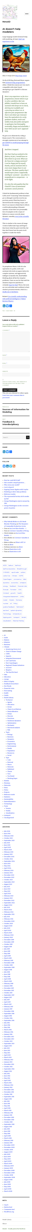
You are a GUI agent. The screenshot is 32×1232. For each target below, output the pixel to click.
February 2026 (8, 836)
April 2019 (7, 956)
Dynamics (10, 739)
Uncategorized (9, 817)
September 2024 (9, 861)
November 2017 (9, 990)
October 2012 (8, 1066)
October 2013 (8, 1041)
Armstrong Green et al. (13, 649)
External (10, 762)
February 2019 (8, 960)
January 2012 (8, 1087)
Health (9, 748)
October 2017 (8, 993)
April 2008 (7, 1189)
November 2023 (9, 877)
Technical (9, 700)
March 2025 (8, 849)
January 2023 (8, 898)
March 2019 (8, 958)
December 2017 (9, 988)
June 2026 (7, 833)
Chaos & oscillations (14, 709)
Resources (10, 753)
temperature (17, 614)
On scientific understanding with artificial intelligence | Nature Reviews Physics (14, 299)
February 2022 (8, 912)
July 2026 (7, 831)
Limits (22, 596)
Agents (9, 702)
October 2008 (8, 1175)
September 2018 (9, 967)
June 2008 (7, 1184)
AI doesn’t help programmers (15, 82)
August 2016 (8, 1016)
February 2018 (8, 983)
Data (5, 674)
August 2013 (8, 1046)
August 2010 (8, 1126)
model (5, 600)
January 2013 (8, 1062)
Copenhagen (7, 579)
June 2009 (7, 1156)
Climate (14, 576)
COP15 (21, 576)
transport (16, 617)
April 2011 (7, 1108)
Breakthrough (22, 569)
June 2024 (7, 863)
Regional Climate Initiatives (15, 665)
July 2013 (7, 1048)
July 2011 (7, 1101)
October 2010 (8, 1122)
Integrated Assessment (10, 596)
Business (7, 644)
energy (5, 586)
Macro (9, 764)
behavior (7, 642)
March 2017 (8, 1004)
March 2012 (8, 1083)
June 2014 (7, 1025)
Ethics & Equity (9, 681)
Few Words (7, 686)
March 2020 (8, 933)
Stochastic (10, 725)
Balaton (6, 640)
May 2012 (7, 1078)
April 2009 (7, 1161)
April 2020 (7, 930)
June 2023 (7, 889)
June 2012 (7, 1076)
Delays (9, 714)
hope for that (13, 285)
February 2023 (8, 896)
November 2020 (9, 921)
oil (11, 603)
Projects (7, 792)
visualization (7, 621)
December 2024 (9, 856)
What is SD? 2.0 (20, 542)
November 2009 (9, 1147)
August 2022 (8, 905)
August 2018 (8, 969)
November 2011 (9, 1092)
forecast (5, 589)
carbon (23, 572)
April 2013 (7, 1055)
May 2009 (7, 1159)
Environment (11, 746)
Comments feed (9, 1209)
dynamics (6, 583)
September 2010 (9, 1124)
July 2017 (7, 999)
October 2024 (8, 859)
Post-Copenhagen (11, 663)
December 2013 (9, 1036)
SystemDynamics (10, 801)
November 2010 (9, 1119)
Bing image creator (21, 75)
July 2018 (7, 972)
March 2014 (8, 1029)
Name (4, 355)
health (19, 593)
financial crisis (22, 586)
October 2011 (8, 1094)
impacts (8, 656)
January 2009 (8, 1168)
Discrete (10, 716)
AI (14, 310)
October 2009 (8, 1149)
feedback (13, 586)
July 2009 (7, 1154)
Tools (6, 806)
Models (11, 600)
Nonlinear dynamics (14, 720)
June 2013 (7, 1050)
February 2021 (8, 919)
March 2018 (8, 981)
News (6, 787)
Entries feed (8, 1207)
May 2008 (7, 1186)
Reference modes (10, 494)
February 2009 (9, 1166)
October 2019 (8, 944)
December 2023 (9, 875)
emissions (23, 583)
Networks (7, 785)
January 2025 (8, 854)
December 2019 (9, 939)
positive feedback (9, 607)
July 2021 (7, 916)
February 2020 (9, 935)
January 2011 (8, 1115)
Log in (6, 1205)
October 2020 (8, 923)
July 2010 (7, 1129)
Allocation (10, 704)
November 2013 (9, 1039)
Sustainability (8, 799)
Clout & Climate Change (13, 651)
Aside (6, 637)
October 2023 (8, 879)
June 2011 (7, 1103)
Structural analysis (13, 727)
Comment (6, 330)
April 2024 (7, 868)
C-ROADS (6, 572)
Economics (11, 741)
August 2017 (8, 997)
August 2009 (8, 1152)
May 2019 (7, 953)
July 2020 (7, 928)
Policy (15, 603)
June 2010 (7, 1131)
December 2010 (9, 1117)
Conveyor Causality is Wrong (19, 531)
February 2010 (8, 1140)
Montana (19, 600)
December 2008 (9, 1170)
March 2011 (7, 1110)
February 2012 (8, 1085)
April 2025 (7, 847)
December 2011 (9, 1089)
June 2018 (7, 974)
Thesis (9, 771)
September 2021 (9, 914)
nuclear (5, 603)
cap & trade (15, 572)
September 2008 (9, 1177)
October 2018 (8, 965)
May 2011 (7, 1106)
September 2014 (9, 1020)
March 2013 (8, 1057)
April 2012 (7, 1080)
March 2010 (8, 1138)
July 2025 (7, 843)
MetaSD (6, 22)
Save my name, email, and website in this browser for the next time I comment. (14, 383)
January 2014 (8, 1034)
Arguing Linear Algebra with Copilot (16, 489)
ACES (5, 565)
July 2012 (7, 1073)
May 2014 (7, 1027)
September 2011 (9, 1096)
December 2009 (9, 1145)
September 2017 (9, 995)
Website (5, 371)
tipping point (7, 617)
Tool (8, 774)
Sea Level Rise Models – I (18, 528)
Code (9, 760)
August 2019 (8, 946)
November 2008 (9, 1173)
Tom (3, 310)
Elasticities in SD (15, 549)
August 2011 (8, 1099)
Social (9, 755)
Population (11, 750)
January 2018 (8, 986)
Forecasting (8, 690)
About (11, 544)
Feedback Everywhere (11, 684)
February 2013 (8, 1059)
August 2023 (8, 884)
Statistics (7, 797)
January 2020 (8, 937)
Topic (8, 732)
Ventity (8, 810)
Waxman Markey (18, 621)
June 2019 (7, 951)
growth (13, 593)
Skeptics (8, 670)
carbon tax (6, 576)
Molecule (10, 767)
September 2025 (9, 840)
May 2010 (7, 1133)
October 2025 (8, 838)
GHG (20, 589)
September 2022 (9, 903)
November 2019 (9, 942)
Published (10, 769)
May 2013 (7, 1053)
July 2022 (7, 907)
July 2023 (7, 886)
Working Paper (12, 778)
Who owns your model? (12, 485)
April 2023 (7, 893)
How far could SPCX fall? (12, 480)
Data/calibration (12, 711)
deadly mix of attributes (10, 292)
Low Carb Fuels (11, 660)
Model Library (8, 697)
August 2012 (8, 1071)
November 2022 (9, 900)
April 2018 (7, 979)
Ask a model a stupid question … (14, 482)
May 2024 (7, 866)
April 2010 (7, 1136)
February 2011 (8, 1113)
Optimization (11, 723)
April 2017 (7, 1002)
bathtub (18, 565)
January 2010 (8, 1143)
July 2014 (7, 1023)
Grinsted (6, 593)
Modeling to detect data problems (15, 492)
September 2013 (9, 1043)
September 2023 (9, 882)
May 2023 (7, 891)
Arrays (9, 707)
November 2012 (9, 1064)
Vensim (23, 617)
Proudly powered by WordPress (16, 1229)
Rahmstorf (19, 607)
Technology (7, 614)
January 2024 (8, 873)
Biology (9, 734)
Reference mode (9, 794)
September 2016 (9, 1013)
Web (8, 730)
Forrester (13, 589)
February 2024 (8, 870)
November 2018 (9, 963)
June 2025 (7, 845)
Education (7, 677)
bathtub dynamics (9, 569)
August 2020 (8, 926)
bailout (11, 565)
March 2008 (8, 1191)
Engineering (11, 744)
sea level (6, 610)
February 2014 (8, 1032)
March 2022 (8, 909)
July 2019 (7, 949)
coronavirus (17, 579)
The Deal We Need (12, 672)
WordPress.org (9, 1212)
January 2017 (8, 1009)
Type (7, 757)
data (24, 579)
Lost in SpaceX (9, 487)
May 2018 (7, 976)
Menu (27, 13)
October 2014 (8, 1018)
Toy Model (10, 776)
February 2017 (8, 1006)
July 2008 (7, 1182)
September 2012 (9, 1069)
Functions (10, 718)
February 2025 (8, 852)
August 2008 (8, 1179)
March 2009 (8, 1163)
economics (14, 583)
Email (4, 363)
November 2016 (9, 1011)
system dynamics (16, 610)
